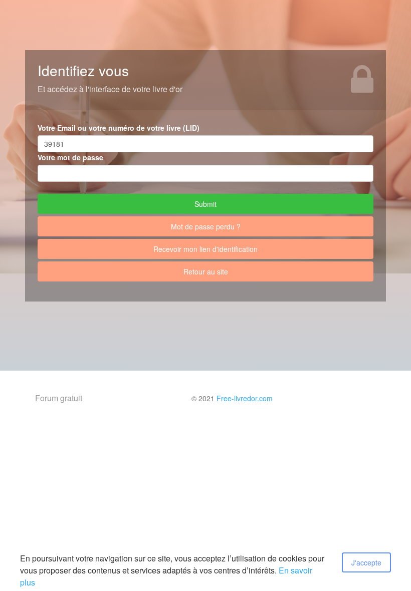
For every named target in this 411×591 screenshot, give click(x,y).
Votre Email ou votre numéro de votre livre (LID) (118, 128)
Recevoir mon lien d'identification (205, 249)
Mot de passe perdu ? (206, 226)
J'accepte (366, 562)
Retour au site (205, 271)
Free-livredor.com (245, 398)
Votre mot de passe (70, 157)
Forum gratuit (58, 398)
